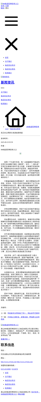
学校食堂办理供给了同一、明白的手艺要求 (24, 313)
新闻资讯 (7, 82)
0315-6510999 (6, 369)
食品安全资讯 (6, 100)
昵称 (2, 8)
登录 (3, 6)
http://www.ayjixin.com (9, 362)
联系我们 (4, 104)
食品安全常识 (6, 96)
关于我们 (4, 92)
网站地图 (21, 394)
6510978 (15, 369)
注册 (7, 6)
